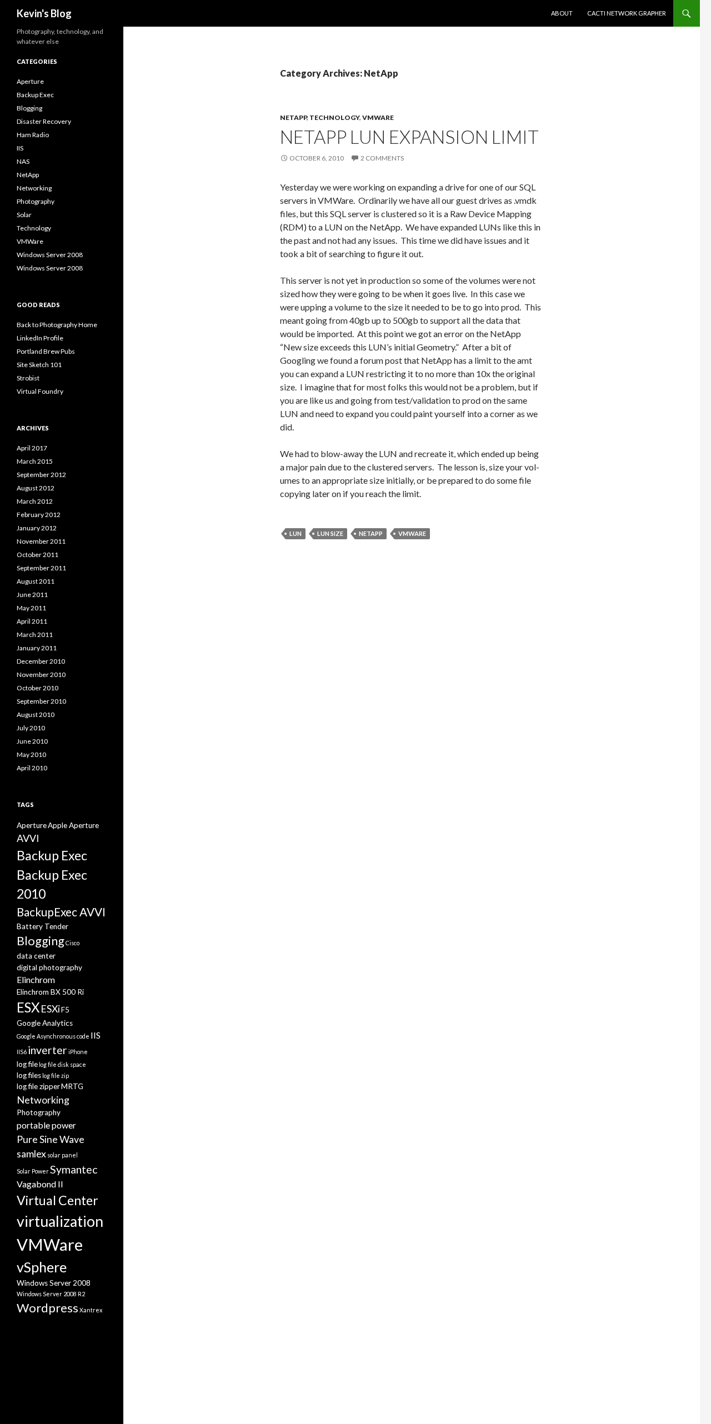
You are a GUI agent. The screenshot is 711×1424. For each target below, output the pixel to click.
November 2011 (41, 541)
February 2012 (39, 514)
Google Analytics (45, 1023)
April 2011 (32, 621)
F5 (65, 1009)
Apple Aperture (73, 825)
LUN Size (330, 533)
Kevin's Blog (44, 13)
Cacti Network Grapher (626, 13)
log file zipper (38, 1086)
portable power (46, 1125)
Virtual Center (57, 1200)
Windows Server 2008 (50, 254)
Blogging (29, 108)
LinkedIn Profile (40, 338)
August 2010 (35, 714)
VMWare (378, 117)
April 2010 (32, 768)
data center (36, 955)
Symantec (73, 1169)
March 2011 (35, 634)
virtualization (60, 1221)
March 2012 (35, 501)
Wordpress (47, 1307)
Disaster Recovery (44, 121)
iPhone (78, 1051)
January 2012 (37, 528)
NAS (23, 161)
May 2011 (31, 608)
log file (27, 1064)
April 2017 (32, 448)
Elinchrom (36, 979)
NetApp (293, 117)
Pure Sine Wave (50, 1139)
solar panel (62, 1155)
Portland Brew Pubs (46, 351)
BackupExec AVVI (61, 912)
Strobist (28, 378)
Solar (24, 214)
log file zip (55, 1075)
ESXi (50, 1008)
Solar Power (33, 1171)
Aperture (30, 81)
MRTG (72, 1086)
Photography (35, 201)
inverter (47, 1050)
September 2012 (41, 474)
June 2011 (32, 594)
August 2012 (35, 488)
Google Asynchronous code (53, 1036)
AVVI (28, 838)
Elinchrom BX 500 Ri (50, 991)
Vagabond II (40, 1184)
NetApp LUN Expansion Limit (409, 137)
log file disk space (62, 1064)
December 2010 (41, 661)
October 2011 (37, 554)
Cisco (72, 942)
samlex (31, 1153)
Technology (334, 117)
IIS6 (22, 1051)
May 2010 (31, 754)
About (562, 13)
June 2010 (32, 741)
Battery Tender (42, 926)
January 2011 (37, 648)
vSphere (42, 1266)
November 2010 (41, 674)
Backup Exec (35, 95)
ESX (28, 1007)
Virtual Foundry (40, 391)
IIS (20, 148)
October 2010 (37, 688)
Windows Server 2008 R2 (51, 1293)
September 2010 (41, 701)
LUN (295, 533)
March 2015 (35, 461)
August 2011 (35, 581)
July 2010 (31, 728)
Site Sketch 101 (39, 364)
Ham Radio (33, 135)
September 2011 (41, 568)
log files (29, 1075)
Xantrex (90, 1309)
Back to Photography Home (57, 324)
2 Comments (382, 158)
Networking (34, 188)
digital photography (49, 967)
